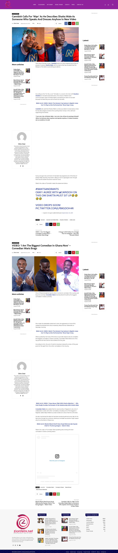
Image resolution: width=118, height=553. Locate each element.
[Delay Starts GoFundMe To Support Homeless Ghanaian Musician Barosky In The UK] (28, 70)
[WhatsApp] (77, 23)
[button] (112, 4)
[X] (69, 23)
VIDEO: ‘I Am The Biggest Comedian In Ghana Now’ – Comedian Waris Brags (43, 233)
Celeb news (15, 13)
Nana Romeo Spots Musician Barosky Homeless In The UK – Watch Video (19, 82)
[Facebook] (105, 5)
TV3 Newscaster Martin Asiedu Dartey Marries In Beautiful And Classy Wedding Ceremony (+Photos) (51, 532)
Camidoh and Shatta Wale (52, 219)
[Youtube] (20, 545)
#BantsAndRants (47, 189)
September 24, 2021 (67, 213)
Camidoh (38, 109)
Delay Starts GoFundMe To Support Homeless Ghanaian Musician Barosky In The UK (19, 72)
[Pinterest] (73, 23)
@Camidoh (66, 192)
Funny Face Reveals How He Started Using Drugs (91, 76)
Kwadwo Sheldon (64, 219)
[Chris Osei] (22, 137)
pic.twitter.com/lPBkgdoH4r (55, 208)
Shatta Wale (49, 65)
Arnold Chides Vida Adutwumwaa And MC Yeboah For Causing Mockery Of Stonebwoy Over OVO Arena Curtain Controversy (19, 93)
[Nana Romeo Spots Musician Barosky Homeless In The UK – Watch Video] (28, 81)
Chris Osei (16, 23)
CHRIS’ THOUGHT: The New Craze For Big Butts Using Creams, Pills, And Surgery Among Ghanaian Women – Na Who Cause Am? (51, 541)
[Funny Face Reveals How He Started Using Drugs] (101, 77)
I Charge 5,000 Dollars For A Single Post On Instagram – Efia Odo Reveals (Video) (69, 233)
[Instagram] (108, 5)
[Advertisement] (23, 115)
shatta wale (72, 219)
